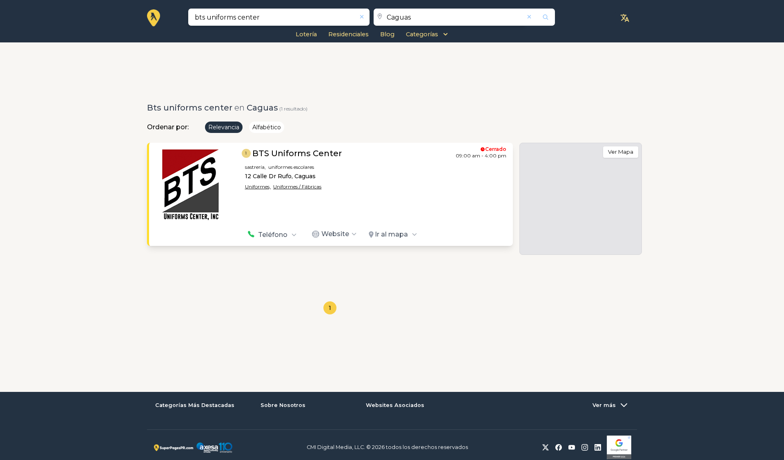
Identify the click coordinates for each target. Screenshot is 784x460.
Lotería (306, 34)
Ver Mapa (620, 151)
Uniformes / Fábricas (297, 187)
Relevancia (223, 127)
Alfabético (266, 127)
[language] (625, 18)
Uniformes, (258, 187)
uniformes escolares (291, 167)
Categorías (422, 34)
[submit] (540, 17)
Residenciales (348, 34)
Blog (387, 34)
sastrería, (255, 167)
